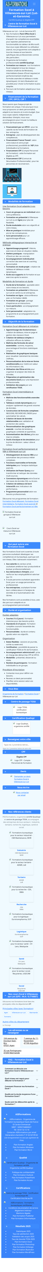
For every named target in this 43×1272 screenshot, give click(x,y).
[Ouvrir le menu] (34, 4)
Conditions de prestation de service (23, 1208)
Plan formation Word (23, 1150)
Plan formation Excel (23, 1242)
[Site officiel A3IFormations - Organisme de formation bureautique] (21, 1120)
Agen (6, 1013)
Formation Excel (31, 694)
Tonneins (7, 1017)
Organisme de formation (13, 694)
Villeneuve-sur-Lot (19, 1013)
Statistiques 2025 (23, 1231)
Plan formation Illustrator (23, 1249)
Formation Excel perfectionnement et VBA (20, 506)
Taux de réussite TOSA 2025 (23, 1239)
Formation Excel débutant (13, 501)
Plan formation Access (23, 1180)
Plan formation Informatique (23, 1218)
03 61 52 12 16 (23, 1130)
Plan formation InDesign (23, 1247)
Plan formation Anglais (23, 1144)
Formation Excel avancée (25, 504)
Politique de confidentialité (23, 1172)
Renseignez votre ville (19, 739)
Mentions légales (23, 1213)
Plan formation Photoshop (23, 1244)
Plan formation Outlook (23, 1175)
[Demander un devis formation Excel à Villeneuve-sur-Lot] (21, 780)
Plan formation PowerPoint (23, 1177)
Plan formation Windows (23, 1147)
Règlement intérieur (23, 1210)
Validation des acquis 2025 (23, 1236)
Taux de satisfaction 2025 (23, 1234)
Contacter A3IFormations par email (21, 1132)
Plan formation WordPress (23, 1252)
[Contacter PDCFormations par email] (21, 799)
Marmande (34, 1013)
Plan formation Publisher (23, 1216)
